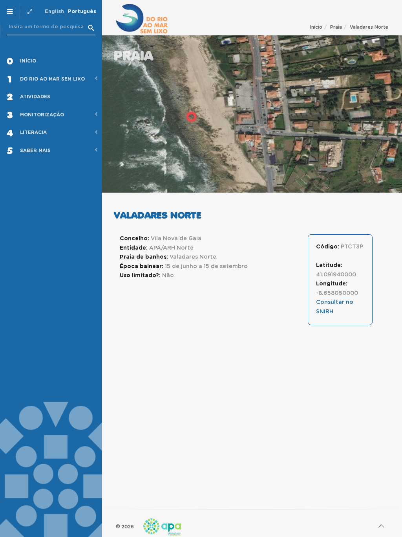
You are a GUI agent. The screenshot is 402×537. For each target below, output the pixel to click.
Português (82, 11)
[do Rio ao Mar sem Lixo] (142, 18)
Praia (336, 27)
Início (316, 27)
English (54, 11)
